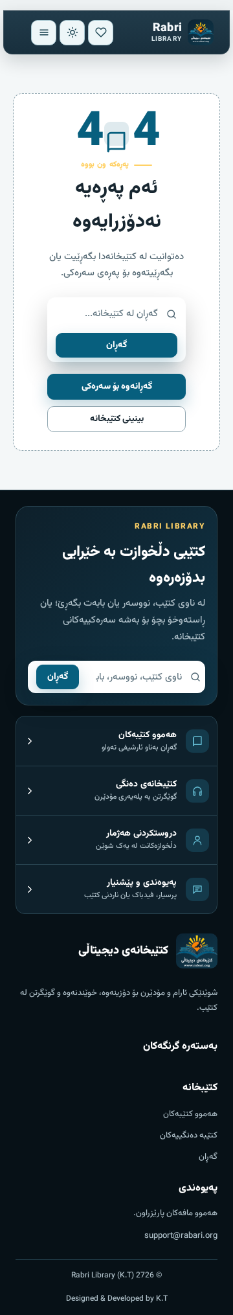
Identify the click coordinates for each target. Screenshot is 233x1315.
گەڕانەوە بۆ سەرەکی (117, 387)
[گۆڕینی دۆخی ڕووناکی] (72, 32)
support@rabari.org (180, 1235)
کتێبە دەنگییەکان (188, 1135)
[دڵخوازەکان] (100, 32)
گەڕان (116, 345)
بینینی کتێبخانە (117, 419)
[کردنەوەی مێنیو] (43, 32)
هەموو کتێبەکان (190, 1114)
